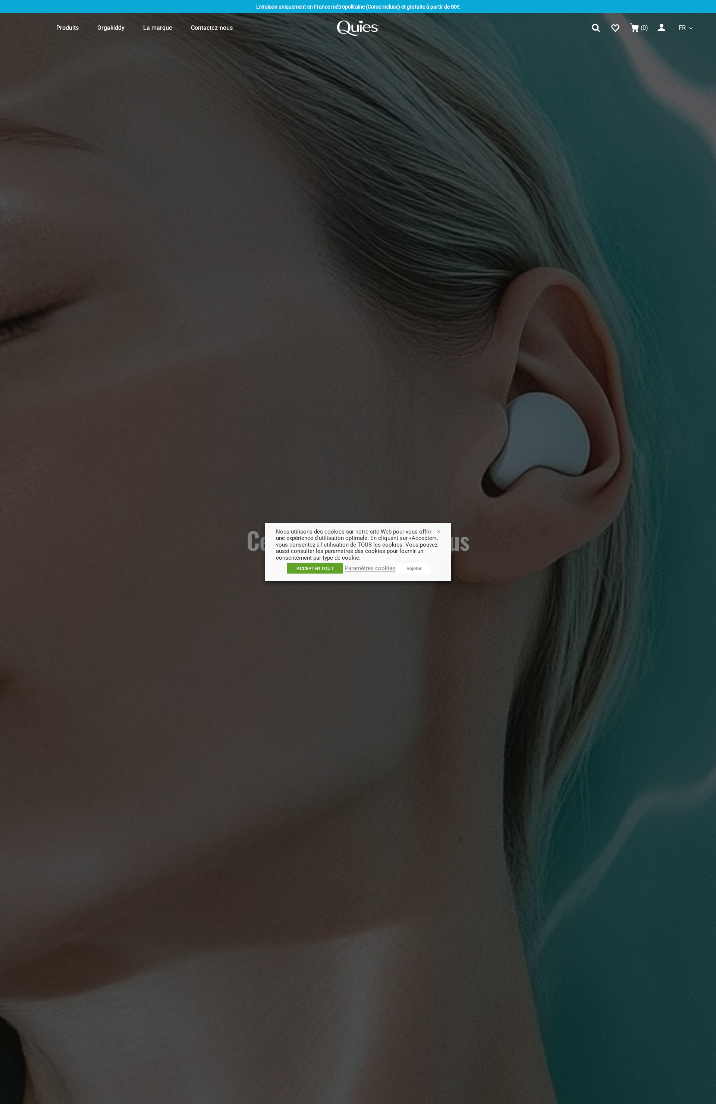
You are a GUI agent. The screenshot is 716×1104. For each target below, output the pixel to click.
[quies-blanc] (358, 22)
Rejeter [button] (414, 568)
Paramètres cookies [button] (370, 568)
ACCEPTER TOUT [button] (315, 568)
